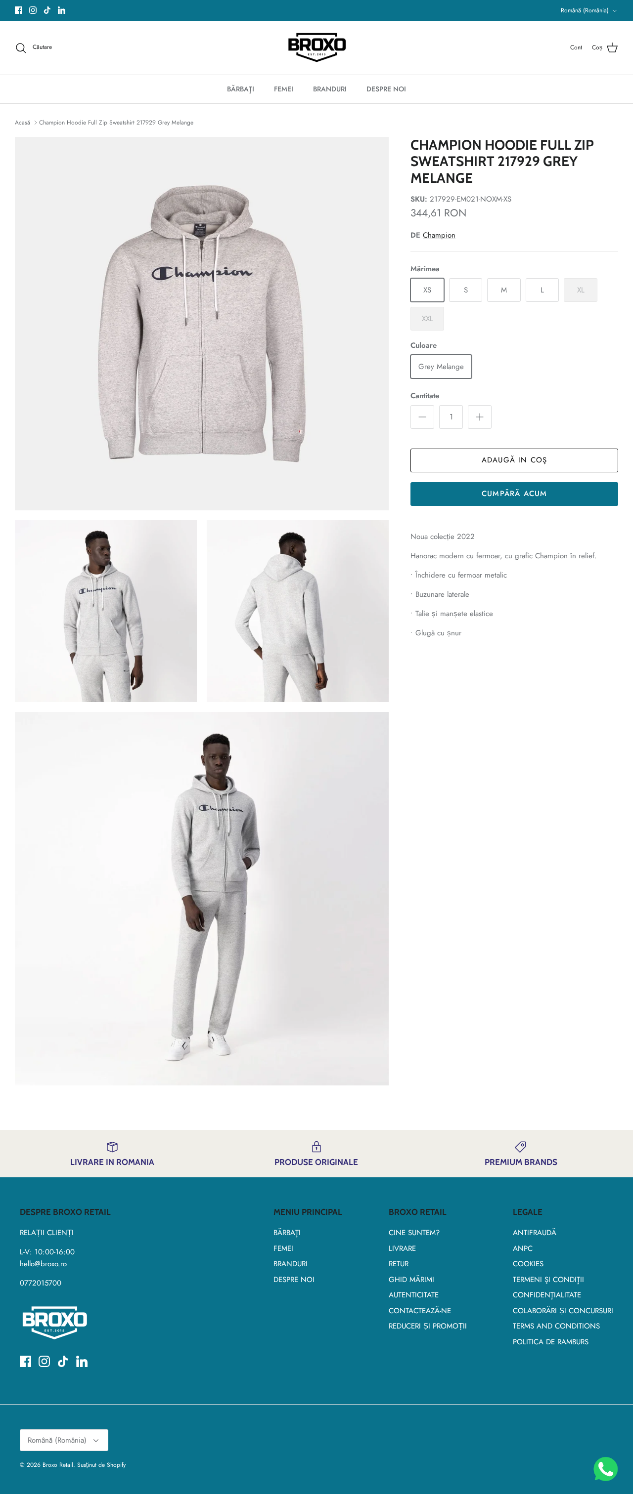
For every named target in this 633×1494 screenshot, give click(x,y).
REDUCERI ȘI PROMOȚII (428, 1326)
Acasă (23, 122)
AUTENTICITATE (414, 1294)
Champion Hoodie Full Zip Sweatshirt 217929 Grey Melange (116, 122)
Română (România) (585, 10)
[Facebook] (18, 10)
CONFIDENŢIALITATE (547, 1294)
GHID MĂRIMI (411, 1279)
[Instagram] (33, 10)
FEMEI (283, 89)
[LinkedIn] (61, 10)
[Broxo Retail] (317, 48)
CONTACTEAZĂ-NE (420, 1310)
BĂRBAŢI (240, 89)
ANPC (523, 1248)
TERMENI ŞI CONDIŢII (548, 1279)
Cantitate (424, 396)
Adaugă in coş (514, 460)
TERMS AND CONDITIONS (556, 1326)
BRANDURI (330, 89)
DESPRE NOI (386, 89)
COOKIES (528, 1263)
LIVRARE (402, 1248)
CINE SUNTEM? (414, 1232)
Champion (439, 235)
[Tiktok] (47, 10)
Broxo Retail (58, 1464)
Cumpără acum (514, 493)
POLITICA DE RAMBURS (550, 1341)
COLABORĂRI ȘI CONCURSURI (563, 1310)
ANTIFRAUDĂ (534, 1232)
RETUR (398, 1263)
